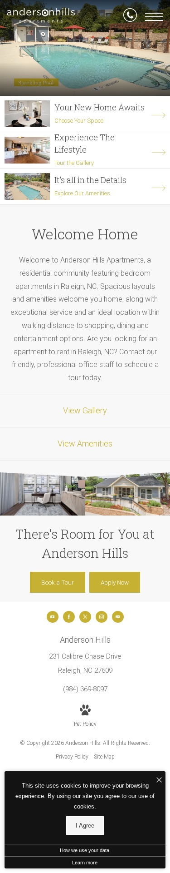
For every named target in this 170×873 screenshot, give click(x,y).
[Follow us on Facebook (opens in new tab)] (69, 617)
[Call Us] (130, 16)
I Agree (85, 825)
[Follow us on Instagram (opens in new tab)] (101, 617)
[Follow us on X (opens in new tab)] (85, 617)
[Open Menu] (154, 17)
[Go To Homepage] (41, 16)
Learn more (84, 862)
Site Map (104, 757)
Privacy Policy (72, 757)
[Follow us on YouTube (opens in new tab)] (52, 617)
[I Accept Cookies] (159, 780)
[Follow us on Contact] (118, 617)
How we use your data (84, 850)
